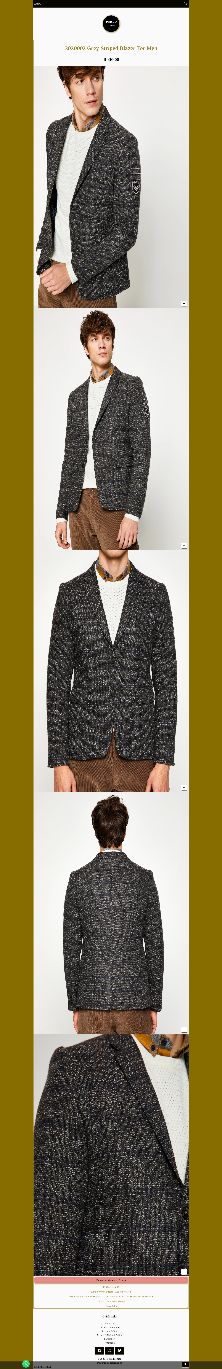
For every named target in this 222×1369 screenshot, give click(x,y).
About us (109, 1323)
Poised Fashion (114, 1358)
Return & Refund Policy (109, 1335)
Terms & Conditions (109, 1327)
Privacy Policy (109, 1331)
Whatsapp (109, 1342)
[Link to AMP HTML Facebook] (99, 1351)
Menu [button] (37, 4)
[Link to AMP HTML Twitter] (119, 1351)
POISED (111, 23)
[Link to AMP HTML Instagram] (109, 1351)
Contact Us (109, 1338)
